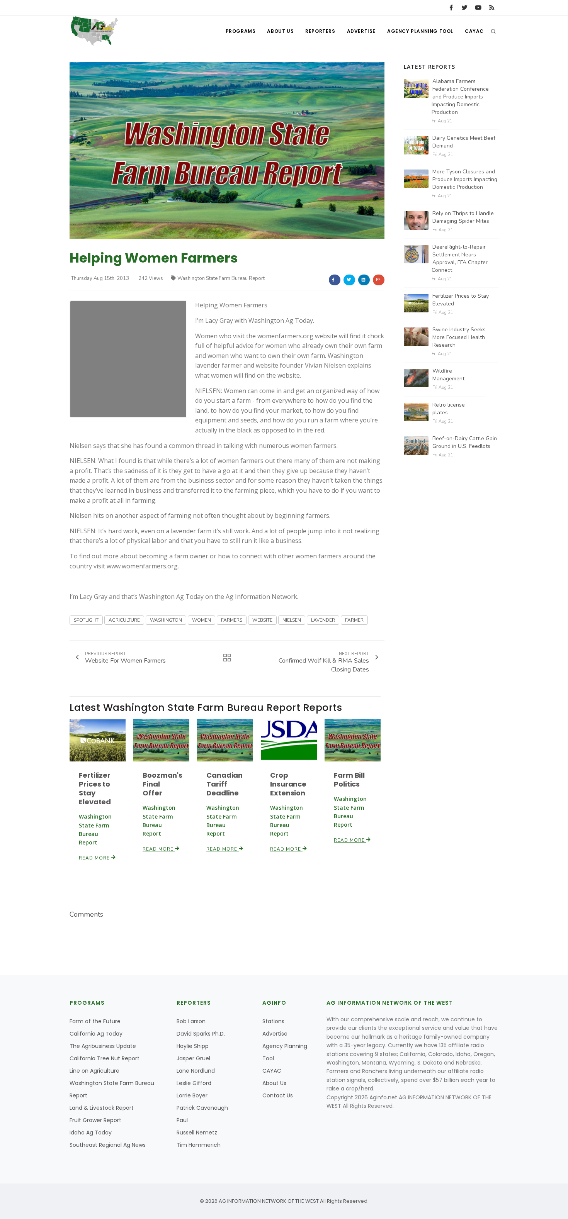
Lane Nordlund (196, 1071)
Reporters (320, 31)
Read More (95, 858)
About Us (280, 31)
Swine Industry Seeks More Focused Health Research (459, 337)
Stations (273, 1021)
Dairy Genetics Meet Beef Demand (463, 141)
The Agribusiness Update (103, 1046)
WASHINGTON (166, 620)
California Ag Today (96, 1034)
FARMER (354, 620)
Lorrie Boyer (192, 1095)
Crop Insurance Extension (288, 784)
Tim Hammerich (199, 1145)
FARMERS (231, 620)
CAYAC (474, 31)
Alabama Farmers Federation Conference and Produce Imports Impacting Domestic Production (460, 97)
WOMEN (201, 620)
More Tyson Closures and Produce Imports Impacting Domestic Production (464, 179)
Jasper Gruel (193, 1058)
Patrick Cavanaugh (202, 1108)
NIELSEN (291, 620)
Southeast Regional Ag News (108, 1145)
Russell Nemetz (197, 1132)
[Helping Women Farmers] (227, 150)
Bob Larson (191, 1021)
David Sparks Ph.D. (201, 1034)
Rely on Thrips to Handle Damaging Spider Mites (463, 217)
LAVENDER (323, 620)
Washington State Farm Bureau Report (221, 278)
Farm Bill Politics (349, 779)
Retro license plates (448, 408)
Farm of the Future (95, 1021)
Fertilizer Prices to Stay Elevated (95, 788)
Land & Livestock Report (102, 1108)
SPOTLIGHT (86, 620)
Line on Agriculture (94, 1071)
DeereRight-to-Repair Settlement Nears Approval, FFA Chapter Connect (460, 258)
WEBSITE (262, 620)
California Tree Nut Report (104, 1058)
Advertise (361, 31)
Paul (182, 1120)
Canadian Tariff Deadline (224, 784)
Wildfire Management (448, 374)
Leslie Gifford (194, 1083)
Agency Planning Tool (420, 31)
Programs (241, 31)
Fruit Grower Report (95, 1120)
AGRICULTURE (124, 620)
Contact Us (277, 1095)
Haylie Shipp (193, 1046)
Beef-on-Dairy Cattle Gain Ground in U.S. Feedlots (464, 442)
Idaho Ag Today (91, 1132)
